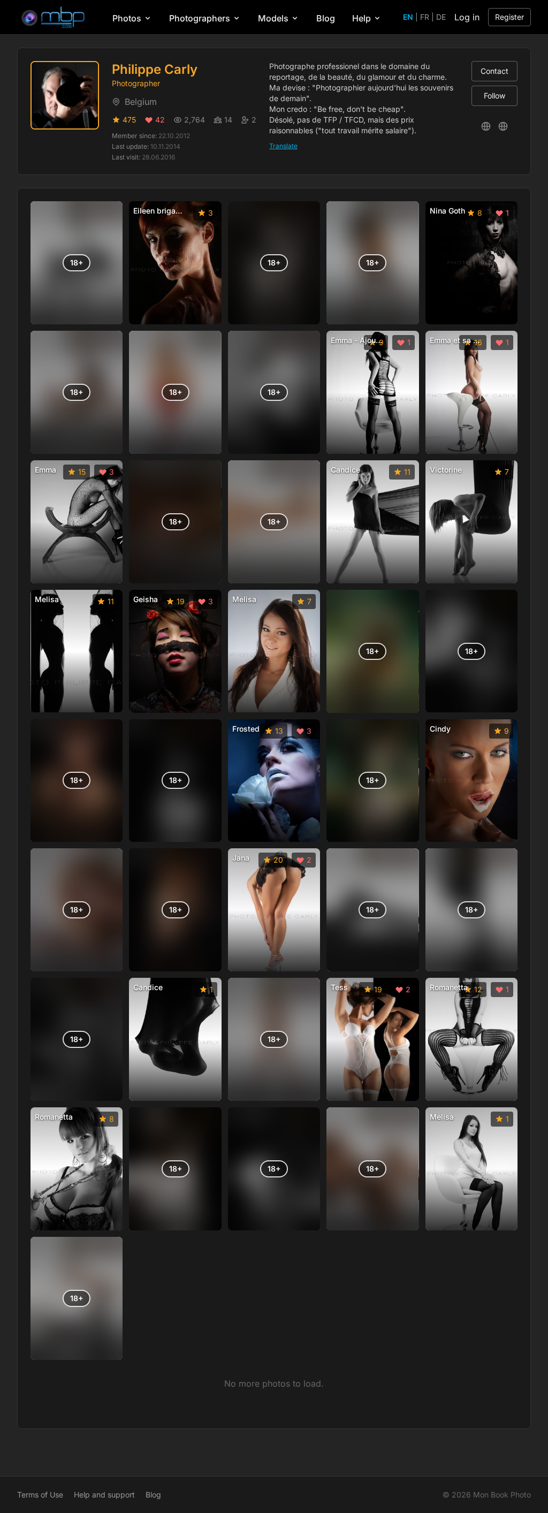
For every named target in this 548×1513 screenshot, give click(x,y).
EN (408, 16)
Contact (494, 70)
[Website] (486, 126)
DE (441, 16)
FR (424, 16)
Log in (467, 17)
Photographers (199, 18)
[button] (77, 262)
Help (361, 18)
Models (273, 18)
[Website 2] (503, 126)
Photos (126, 18)
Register (509, 16)
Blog (325, 18)
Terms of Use (40, 1494)
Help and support (104, 1494)
